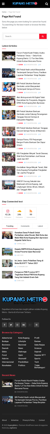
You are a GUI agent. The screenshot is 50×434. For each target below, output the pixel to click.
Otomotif (22, 358)
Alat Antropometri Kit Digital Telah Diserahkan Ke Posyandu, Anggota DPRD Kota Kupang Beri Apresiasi (31, 100)
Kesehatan (6, 365)
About (4, 420)
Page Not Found (14, 12)
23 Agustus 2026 (31, 64)
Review (37, 341)
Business (6, 345)
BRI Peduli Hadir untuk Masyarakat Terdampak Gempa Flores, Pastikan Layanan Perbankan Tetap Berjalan (31, 72)
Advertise (14, 420)
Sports (37, 358)
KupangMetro (13, 425)
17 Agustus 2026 (31, 123)
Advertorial (7, 338)
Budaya (5, 341)
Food (4, 355)
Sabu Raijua (39, 345)
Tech (36, 362)
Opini (20, 355)
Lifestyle (22, 341)
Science (37, 348)
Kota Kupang (23, 338)
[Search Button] (43, 36)
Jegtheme (13, 428)
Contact (42, 420)
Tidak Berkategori (39, 366)
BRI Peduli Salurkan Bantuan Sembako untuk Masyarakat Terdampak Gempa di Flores (28, 86)
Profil (36, 338)
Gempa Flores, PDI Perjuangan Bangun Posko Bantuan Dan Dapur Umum (31, 142)
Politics (21, 365)
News (20, 348)
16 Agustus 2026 (31, 134)
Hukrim (5, 358)
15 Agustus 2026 (31, 148)
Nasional (22, 345)
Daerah (5, 348)
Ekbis (4, 352)
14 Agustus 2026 (31, 176)
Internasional (8, 362)
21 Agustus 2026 (31, 78)
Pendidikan (23, 362)
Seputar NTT (40, 355)
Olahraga (22, 352)
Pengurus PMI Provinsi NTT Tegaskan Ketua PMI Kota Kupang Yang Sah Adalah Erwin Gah (30, 274)
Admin (21, 64)
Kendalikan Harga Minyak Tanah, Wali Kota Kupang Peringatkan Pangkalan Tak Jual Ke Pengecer (32, 170)
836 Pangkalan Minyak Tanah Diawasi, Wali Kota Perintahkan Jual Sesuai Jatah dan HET (32, 156)
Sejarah (37, 352)
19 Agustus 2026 (31, 92)
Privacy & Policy (29, 420)
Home (4, 12)
